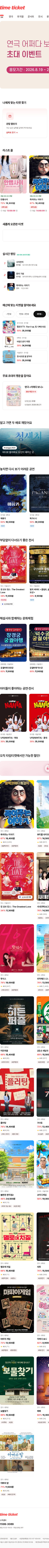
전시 (40, 16)
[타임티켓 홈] (12, 8)
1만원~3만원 (24, 314)
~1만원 (8, 314)
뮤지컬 (20, 16)
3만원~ (40, 314)
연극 (11, 16)
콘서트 (31, 16)
